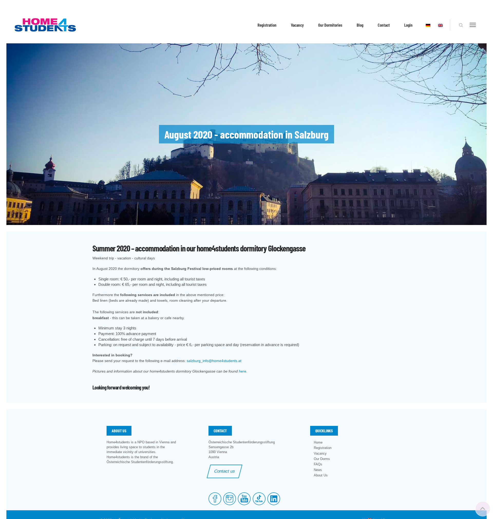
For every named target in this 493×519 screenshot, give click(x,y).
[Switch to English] (440, 24)
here (242, 371)
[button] (461, 25)
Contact (384, 24)
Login (408, 24)
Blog (360, 24)
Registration (267, 24)
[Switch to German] (428, 24)
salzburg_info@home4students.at (214, 361)
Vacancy (297, 24)
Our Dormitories (330, 24)
